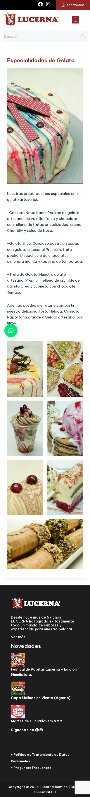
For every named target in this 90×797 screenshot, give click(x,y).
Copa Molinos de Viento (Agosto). (41, 698)
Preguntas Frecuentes (32, 768)
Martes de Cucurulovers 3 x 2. (37, 721)
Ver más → (20, 637)
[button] (75, 19)
